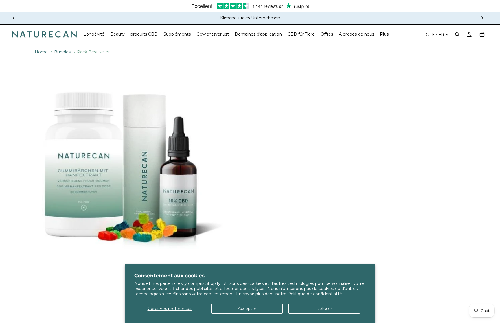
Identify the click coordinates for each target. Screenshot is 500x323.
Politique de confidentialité (315, 293)
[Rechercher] (457, 34)
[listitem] (384, 34)
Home (41, 52)
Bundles (62, 52)
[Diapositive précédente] (13, 18)
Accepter (247, 308)
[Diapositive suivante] (482, 18)
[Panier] (482, 34)
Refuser (324, 308)
